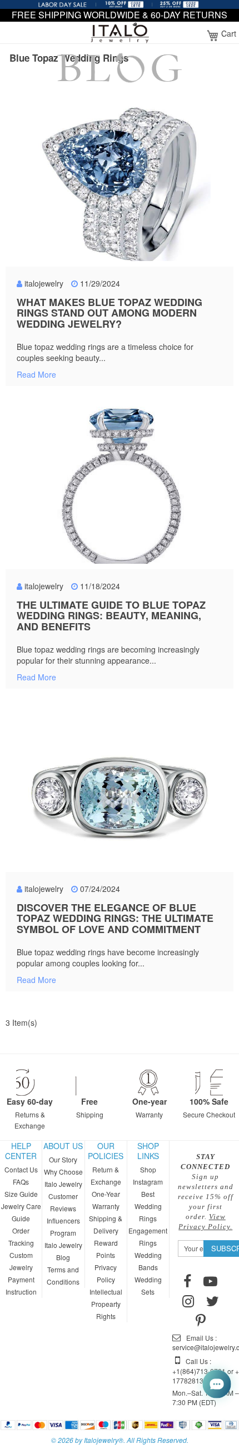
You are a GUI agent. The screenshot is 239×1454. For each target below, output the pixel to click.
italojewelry (43, 283)
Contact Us (21, 1169)
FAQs (21, 1181)
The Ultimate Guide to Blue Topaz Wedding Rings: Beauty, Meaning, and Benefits (111, 616)
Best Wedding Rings (148, 1206)
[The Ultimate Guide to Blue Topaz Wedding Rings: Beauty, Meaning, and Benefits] (119, 489)
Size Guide (21, 1194)
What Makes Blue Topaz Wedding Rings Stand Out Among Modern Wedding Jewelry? (109, 313)
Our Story (63, 1159)
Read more (36, 374)
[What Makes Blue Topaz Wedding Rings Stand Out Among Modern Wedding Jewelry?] (119, 186)
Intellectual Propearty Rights (105, 1304)
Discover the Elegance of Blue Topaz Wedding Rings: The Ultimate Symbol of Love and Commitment (115, 918)
